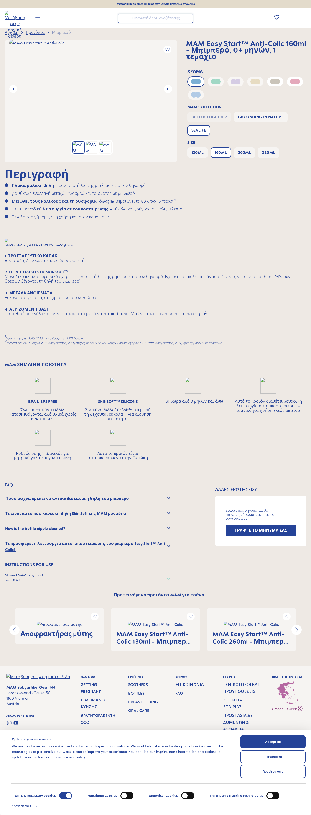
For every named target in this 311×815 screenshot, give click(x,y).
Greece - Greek (285, 709)
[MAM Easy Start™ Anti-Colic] (90, 89)
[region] (91, 101)
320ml (268, 152)
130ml (197, 152)
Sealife (198, 130)
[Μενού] (37, 18)
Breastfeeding (143, 702)
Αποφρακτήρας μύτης (56, 634)
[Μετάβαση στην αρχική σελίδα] (12, 18)
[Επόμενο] (168, 89)
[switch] (126, 795)
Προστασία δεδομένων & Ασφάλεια (239, 722)
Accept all (273, 742)
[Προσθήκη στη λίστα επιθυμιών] (167, 49)
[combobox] (155, 18)
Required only (273, 771)
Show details (21, 806)
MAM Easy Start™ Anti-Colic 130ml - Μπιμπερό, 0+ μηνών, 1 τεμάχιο (154, 637)
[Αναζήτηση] (188, 18)
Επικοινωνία (190, 684)
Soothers (138, 684)
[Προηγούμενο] (13, 89)
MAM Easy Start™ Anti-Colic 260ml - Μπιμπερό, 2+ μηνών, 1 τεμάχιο (251, 637)
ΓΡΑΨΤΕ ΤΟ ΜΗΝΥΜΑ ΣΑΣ (261, 530)
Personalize (273, 757)
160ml (221, 152)
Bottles (136, 693)
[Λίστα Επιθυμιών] (276, 17)
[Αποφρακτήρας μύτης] (59, 625)
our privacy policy (71, 757)
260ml (244, 152)
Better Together (209, 117)
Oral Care (138, 710)
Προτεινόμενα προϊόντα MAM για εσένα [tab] (159, 594)
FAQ (179, 693)
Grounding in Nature (260, 117)
